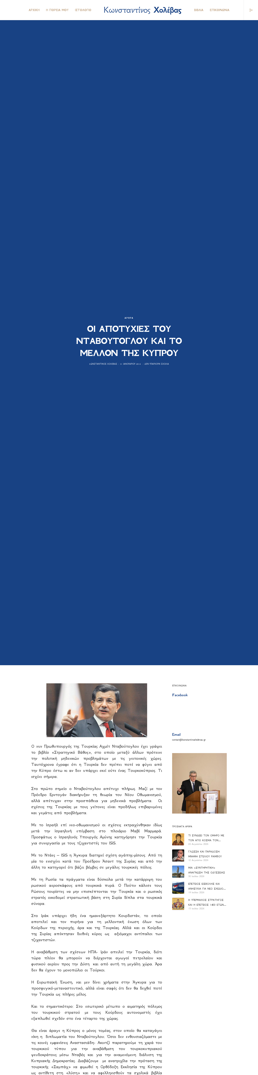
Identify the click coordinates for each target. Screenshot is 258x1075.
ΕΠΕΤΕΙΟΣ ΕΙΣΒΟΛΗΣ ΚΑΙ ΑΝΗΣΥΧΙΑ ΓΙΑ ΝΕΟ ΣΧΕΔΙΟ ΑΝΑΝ (205, 886)
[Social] (248, 10)
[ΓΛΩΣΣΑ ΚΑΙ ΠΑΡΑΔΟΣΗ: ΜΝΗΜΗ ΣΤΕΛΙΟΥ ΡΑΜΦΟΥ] (178, 855)
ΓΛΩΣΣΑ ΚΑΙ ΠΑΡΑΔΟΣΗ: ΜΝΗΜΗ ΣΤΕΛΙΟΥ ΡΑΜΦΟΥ (205, 854)
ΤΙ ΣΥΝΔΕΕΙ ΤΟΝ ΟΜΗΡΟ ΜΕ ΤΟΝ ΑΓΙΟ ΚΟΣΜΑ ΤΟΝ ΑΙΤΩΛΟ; (206, 838)
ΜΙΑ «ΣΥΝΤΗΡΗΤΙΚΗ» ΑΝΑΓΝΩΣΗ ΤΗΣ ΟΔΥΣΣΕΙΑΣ (206, 870)
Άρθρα (129, 318)
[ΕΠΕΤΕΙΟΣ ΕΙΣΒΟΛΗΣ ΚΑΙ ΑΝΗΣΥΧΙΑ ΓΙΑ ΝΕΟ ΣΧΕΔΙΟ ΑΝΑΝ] (178, 887)
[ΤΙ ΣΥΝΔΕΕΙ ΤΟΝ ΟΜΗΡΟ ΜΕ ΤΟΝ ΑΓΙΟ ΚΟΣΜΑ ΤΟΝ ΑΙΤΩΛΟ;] (178, 839)
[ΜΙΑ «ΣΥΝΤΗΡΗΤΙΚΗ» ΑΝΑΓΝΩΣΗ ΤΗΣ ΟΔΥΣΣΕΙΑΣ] (178, 871)
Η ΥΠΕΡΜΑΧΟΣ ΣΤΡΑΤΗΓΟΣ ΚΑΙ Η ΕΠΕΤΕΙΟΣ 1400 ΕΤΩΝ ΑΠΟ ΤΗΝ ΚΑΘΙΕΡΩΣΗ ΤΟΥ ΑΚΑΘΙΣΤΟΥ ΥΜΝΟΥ (206, 902)
